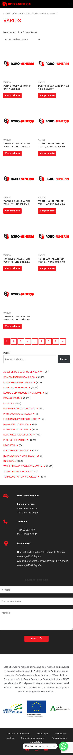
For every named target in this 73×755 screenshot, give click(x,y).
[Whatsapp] (63, 746)
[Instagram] (46, 748)
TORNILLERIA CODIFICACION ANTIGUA (29, 13)
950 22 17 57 (28, 530)
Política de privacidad (19, 733)
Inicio (6, 13)
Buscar (6, 353)
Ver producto (12, 95)
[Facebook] (27, 748)
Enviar (35, 638)
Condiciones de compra (33, 738)
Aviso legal (42, 733)
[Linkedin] (36, 748)
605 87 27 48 (31, 534)
